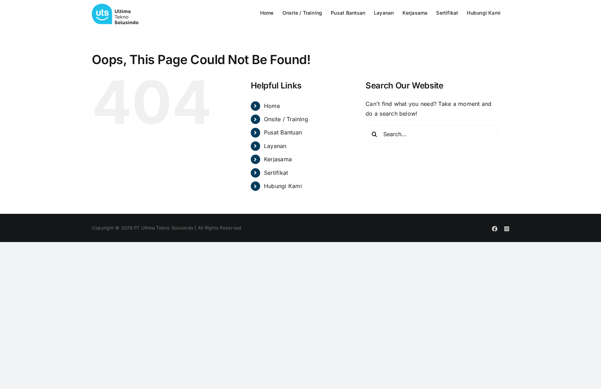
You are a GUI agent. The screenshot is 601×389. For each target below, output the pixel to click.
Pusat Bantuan (283, 132)
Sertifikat (276, 172)
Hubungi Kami (283, 185)
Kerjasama (278, 159)
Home (272, 105)
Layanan (275, 145)
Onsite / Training (286, 119)
